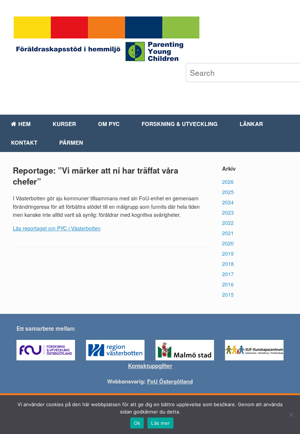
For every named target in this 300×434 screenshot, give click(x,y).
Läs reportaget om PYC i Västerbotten (57, 228)
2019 (228, 253)
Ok (137, 423)
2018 (228, 263)
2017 (228, 274)
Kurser (64, 124)
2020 (228, 243)
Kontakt (24, 142)
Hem (24, 124)
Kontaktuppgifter (150, 366)
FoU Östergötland (170, 381)
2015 (228, 294)
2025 (228, 192)
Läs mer (160, 423)
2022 (228, 222)
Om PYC (109, 124)
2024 (228, 202)
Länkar (251, 124)
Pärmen (71, 142)
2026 (228, 181)
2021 (228, 233)
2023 (228, 212)
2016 (228, 284)
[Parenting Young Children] (106, 39)
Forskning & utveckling (180, 124)
